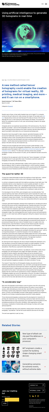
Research (10, 106)
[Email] (46, 77)
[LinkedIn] (46, 73)
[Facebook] (46, 65)
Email (3, 399)
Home (3, 80)
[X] (46, 69)
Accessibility (31, 405)
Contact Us (34, 385)
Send (5, 403)
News (6, 80)
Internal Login (35, 391)
